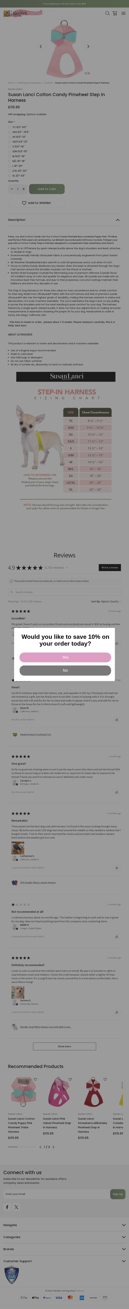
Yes (65, 657)
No (65, 670)
